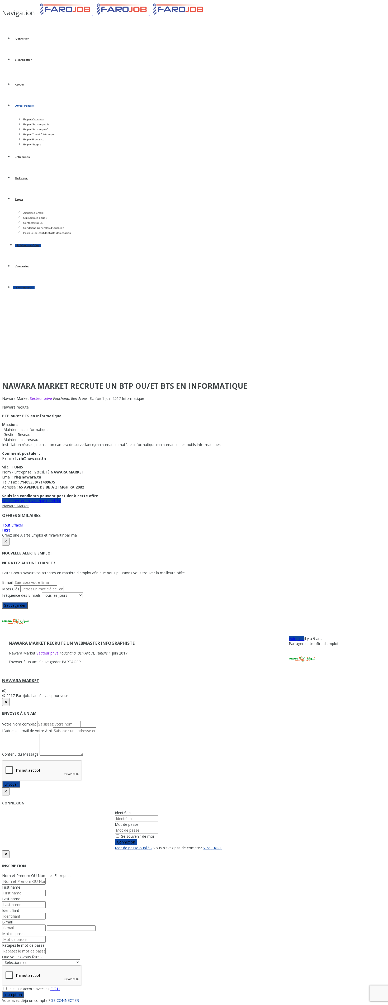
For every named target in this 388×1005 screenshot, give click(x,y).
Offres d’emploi (25, 105)
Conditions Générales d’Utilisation (43, 227)
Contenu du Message (20, 754)
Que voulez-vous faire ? (22, 956)
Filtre (6, 530)
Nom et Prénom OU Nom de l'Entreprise (37, 875)
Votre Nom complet (19, 724)
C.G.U (55, 988)
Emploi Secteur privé (35, 129)
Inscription (13, 994)
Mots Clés (10, 588)
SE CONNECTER (65, 1000)
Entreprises (22, 156)
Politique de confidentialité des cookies (47, 232)
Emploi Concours (33, 119)
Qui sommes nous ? (35, 217)
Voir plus (296, 638)
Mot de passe (126, 824)
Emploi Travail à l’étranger (39, 134)
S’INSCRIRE (212, 847)
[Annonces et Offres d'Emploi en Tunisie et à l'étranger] (121, 13)
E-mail (7, 582)
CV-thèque (21, 178)
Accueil (20, 84)
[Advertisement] (194, 339)
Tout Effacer (12, 525)
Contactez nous (32, 222)
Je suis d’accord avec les (33, 988)
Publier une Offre (28, 245)
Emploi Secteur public (36, 124)
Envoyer (11, 784)
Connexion (22, 38)
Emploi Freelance (33, 139)
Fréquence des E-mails (21, 595)
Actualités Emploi (33, 212)
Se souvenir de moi (137, 836)
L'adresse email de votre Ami (27, 730)
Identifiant (123, 812)
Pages (19, 199)
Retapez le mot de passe (23, 945)
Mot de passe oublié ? (133, 847)
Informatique (133, 398)
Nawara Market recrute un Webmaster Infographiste (72, 643)
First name (11, 887)
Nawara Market (15, 505)
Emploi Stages (32, 144)
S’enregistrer (23, 59)
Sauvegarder (15, 605)
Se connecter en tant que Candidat (31, 500)
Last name (11, 898)
